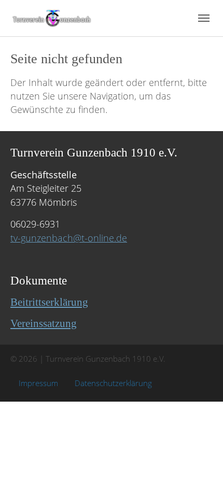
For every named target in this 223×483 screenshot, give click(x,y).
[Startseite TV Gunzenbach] (51, 18)
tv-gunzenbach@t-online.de (68, 238)
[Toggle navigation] (204, 18)
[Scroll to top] (199, 459)
